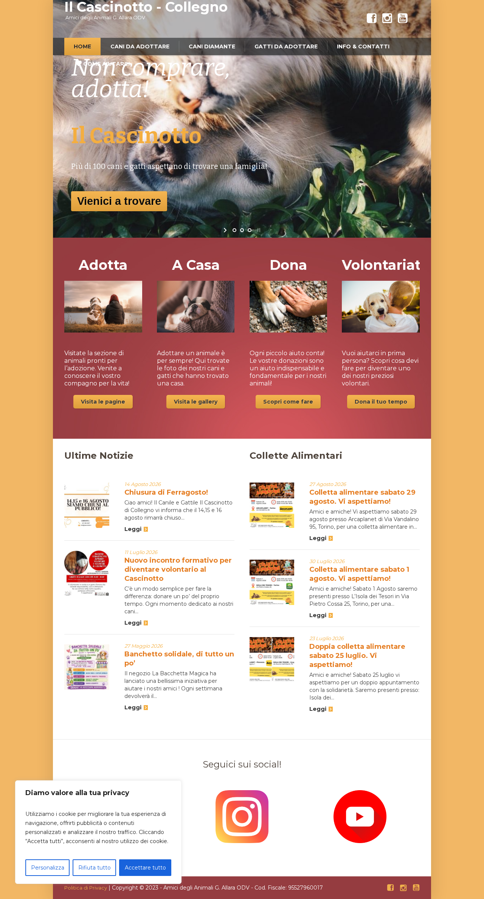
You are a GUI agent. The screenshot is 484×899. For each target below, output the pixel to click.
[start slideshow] (226, 230)
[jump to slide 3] (249, 230)
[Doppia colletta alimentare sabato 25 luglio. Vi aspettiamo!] (272, 659)
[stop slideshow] (258, 230)
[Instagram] (387, 18)
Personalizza (47, 867)
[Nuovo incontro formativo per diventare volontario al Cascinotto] (86, 573)
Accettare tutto (145, 867)
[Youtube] (402, 18)
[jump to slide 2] (242, 230)
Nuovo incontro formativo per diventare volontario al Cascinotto (178, 569)
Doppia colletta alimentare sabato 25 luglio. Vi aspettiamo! (357, 655)
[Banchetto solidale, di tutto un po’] (86, 666)
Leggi (132, 528)
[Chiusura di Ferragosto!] (86, 505)
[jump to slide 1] (234, 230)
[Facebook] (371, 18)
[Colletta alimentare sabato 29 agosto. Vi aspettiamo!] (272, 505)
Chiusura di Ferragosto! (166, 492)
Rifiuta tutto (94, 867)
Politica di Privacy (85, 888)
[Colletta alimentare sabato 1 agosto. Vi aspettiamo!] (272, 582)
